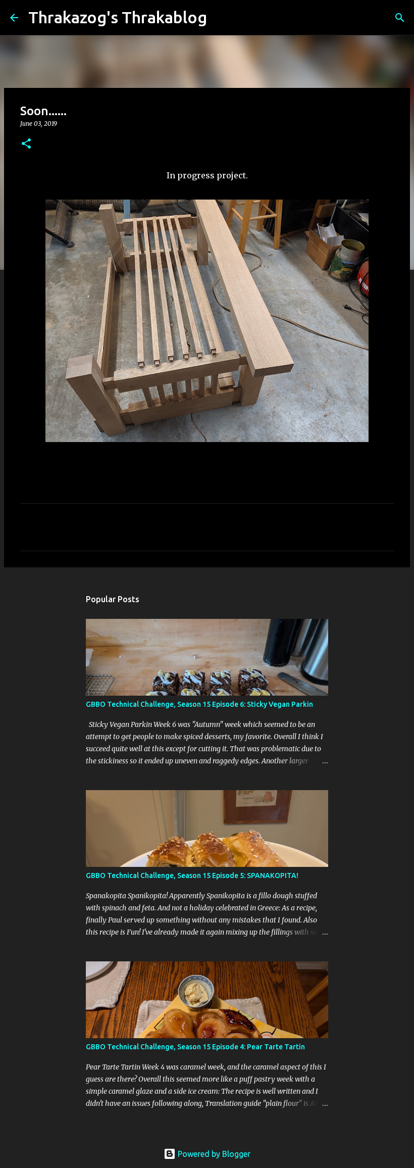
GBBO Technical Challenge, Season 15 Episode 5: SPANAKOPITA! (192, 875)
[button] (26, 144)
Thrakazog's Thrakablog (117, 17)
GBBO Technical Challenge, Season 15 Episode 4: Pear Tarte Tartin (195, 1047)
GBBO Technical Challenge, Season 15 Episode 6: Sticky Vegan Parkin (199, 704)
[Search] (221, 18)
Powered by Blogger (213, 1153)
